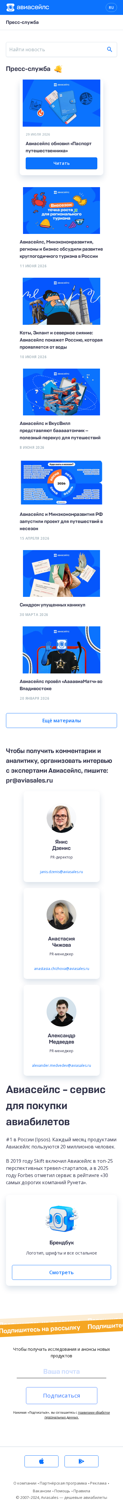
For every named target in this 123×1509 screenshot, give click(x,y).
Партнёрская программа (63, 1483)
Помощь (62, 1491)
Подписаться (61, 1395)
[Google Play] (81, 1461)
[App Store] (41, 1461)
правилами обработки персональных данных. (77, 1414)
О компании (24, 1483)
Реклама (98, 1483)
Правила (81, 1491)
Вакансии (42, 1491)
